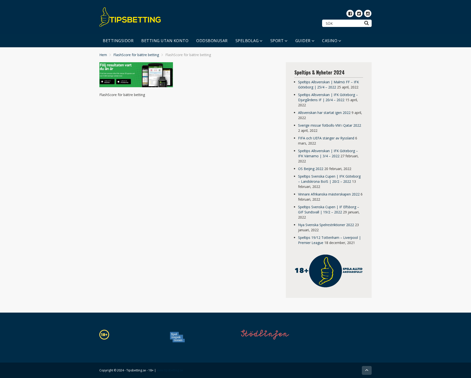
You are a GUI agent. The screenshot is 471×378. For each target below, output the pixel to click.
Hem (103, 54)
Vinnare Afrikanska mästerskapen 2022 (329, 194)
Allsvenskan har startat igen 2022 (324, 112)
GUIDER (303, 40)
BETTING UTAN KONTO (164, 40)
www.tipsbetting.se (170, 370)
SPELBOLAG (247, 40)
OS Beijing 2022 (310, 168)
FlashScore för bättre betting (136, 54)
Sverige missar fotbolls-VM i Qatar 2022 (329, 125)
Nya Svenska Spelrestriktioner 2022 (326, 224)
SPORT (277, 40)
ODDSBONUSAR (212, 40)
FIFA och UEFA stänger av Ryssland (326, 138)
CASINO (329, 40)
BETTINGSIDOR (118, 40)
